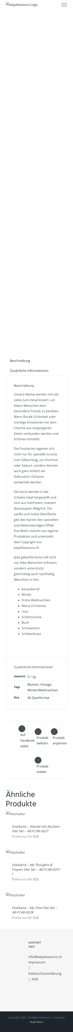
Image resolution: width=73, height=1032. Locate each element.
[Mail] (40, 994)
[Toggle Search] (51, 4)
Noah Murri (36, 1022)
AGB (35, 979)
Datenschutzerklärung (45, 973)
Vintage (45, 684)
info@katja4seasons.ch (45, 957)
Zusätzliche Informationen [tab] (29, 370)
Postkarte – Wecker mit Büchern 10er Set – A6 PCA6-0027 (36, 829)
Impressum (37, 962)
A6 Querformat (38, 698)
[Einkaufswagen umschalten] (40, 5)
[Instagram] (35, 994)
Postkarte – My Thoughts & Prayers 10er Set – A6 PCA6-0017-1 (36, 869)
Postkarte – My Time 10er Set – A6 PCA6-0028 (34, 910)
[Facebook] (29, 994)
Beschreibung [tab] (20, 361)
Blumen (33, 684)
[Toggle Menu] (64, 4)
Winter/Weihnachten (42, 690)
